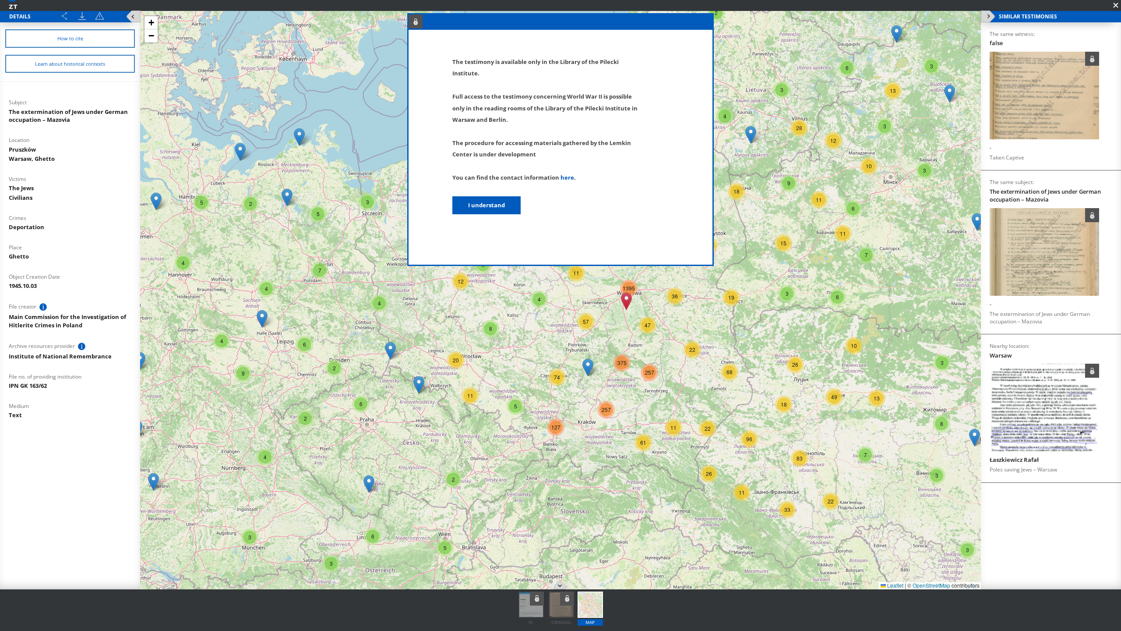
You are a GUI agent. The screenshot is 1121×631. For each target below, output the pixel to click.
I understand (486, 205)
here (567, 177)
